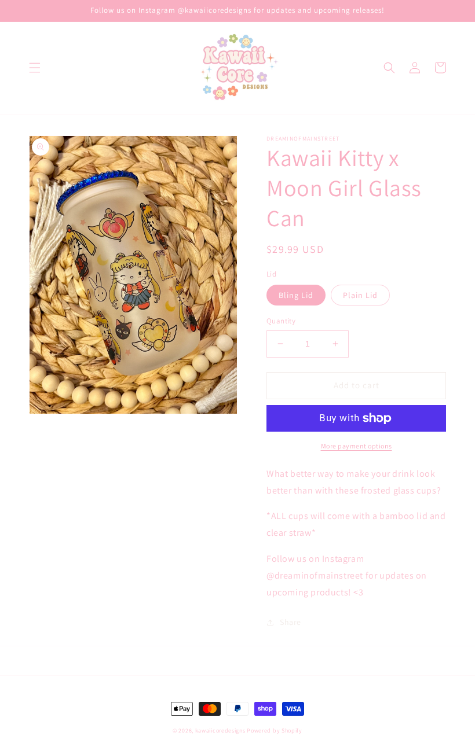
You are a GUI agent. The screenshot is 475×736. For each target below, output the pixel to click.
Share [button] (290, 622)
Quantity (280, 321)
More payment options (356, 445)
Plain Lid (360, 295)
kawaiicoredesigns (221, 730)
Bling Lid (296, 295)
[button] (35, 67)
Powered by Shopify (274, 730)
